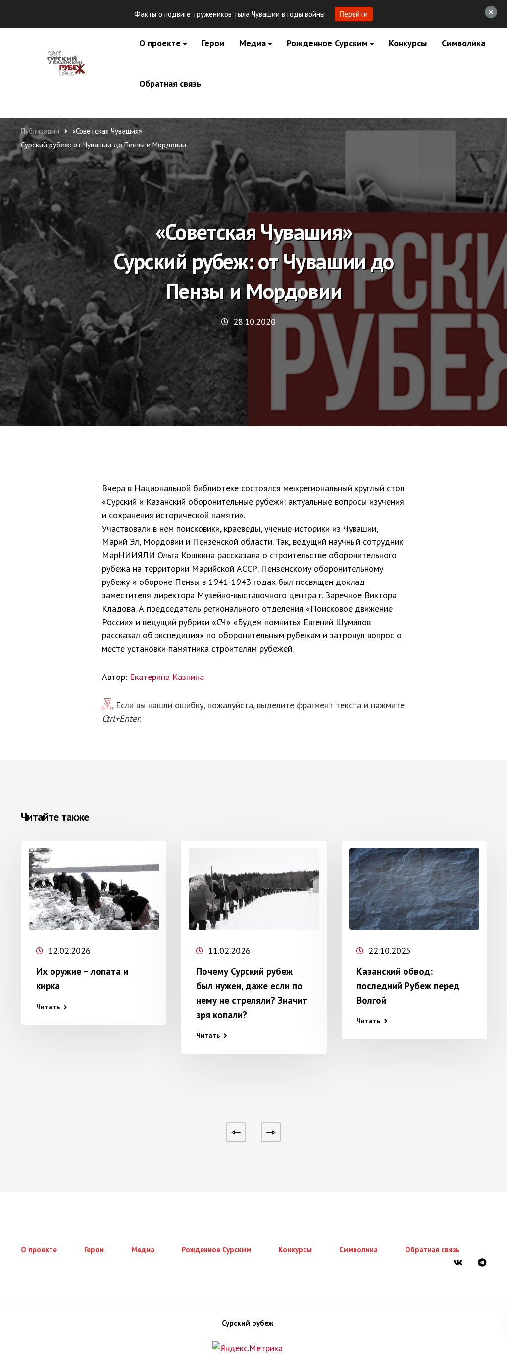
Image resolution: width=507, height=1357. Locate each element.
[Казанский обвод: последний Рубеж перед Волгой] (414, 889)
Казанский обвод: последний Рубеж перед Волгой (407, 986)
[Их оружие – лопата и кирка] (94, 889)
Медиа (252, 42)
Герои (213, 42)
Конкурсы (408, 42)
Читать (48, 1006)
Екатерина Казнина (167, 676)
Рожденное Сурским (327, 42)
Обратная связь (170, 83)
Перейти (354, 14)
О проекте (160, 42)
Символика (463, 42)
